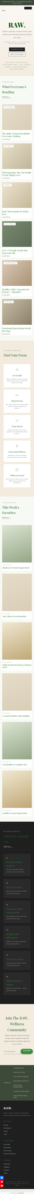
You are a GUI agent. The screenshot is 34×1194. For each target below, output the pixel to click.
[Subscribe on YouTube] (2, 1186)
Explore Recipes (17, 49)
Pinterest (6, 1170)
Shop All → (8, 846)
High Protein (7, 1147)
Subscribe (28, 8)
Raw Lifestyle (7, 1128)
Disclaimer (21, 1193)
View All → (6, 97)
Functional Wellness (10, 1154)
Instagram (6, 1167)
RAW (4, 10)
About (5, 1134)
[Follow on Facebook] (2, 1178)
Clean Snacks (7, 1151)
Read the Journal (17, 54)
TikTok (5, 1173)
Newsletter (7, 1164)
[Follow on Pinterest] (2, 1182)
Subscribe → (26, 1051)
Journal (6, 1131)
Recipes (6, 1125)
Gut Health (7, 1144)
